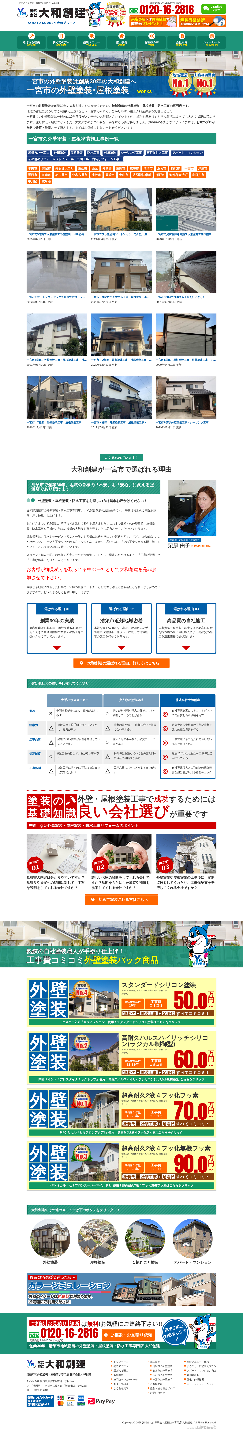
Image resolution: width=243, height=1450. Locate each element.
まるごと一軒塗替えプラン (201, 1366)
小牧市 (96, 174)
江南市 (46, 174)
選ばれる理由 (31, 43)
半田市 (32, 168)
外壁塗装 (60, 152)
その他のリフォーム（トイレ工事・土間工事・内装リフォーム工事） (75, 159)
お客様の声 (151, 43)
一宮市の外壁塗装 (162, 1379)
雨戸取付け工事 (157, 152)
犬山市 (123, 174)
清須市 (148, 168)
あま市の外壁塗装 (162, 1370)
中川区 (32, 181)
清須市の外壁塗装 (162, 1366)
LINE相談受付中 (216, 8)
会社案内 (182, 43)
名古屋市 (61, 174)
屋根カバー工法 (38, 152)
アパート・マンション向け (201, 1370)
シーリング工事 (131, 152)
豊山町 (82, 168)
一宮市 (189, 168)
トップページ (121, 1361)
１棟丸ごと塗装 (145, 1262)
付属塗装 (110, 152)
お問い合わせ (157, 1392)
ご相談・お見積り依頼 (131, 1335)
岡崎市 (110, 174)
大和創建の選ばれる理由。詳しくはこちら (123, 663)
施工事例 (121, 43)
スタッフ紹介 (121, 1384)
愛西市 (32, 174)
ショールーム (211, 43)
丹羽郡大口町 (64, 168)
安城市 (46, 168)
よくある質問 (121, 1388)
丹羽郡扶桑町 (142, 174)
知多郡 (107, 168)
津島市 (202, 168)
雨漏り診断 (193, 1375)
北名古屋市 (79, 174)
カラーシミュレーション (200, 1384)
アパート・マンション (187, 152)
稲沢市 (175, 168)
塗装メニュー (91, 43)
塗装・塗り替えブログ (162, 1388)
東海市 (134, 168)
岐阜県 (46, 181)
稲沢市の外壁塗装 (162, 1375)
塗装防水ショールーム (126, 1379)
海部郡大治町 (178, 174)
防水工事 (93, 152)
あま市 (161, 168)
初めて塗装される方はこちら (123, 899)
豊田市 (120, 168)
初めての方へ (61, 43)
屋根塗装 (77, 152)
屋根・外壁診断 (195, 1379)
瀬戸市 (160, 174)
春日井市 (198, 174)
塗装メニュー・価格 (198, 1361)
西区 (95, 168)
